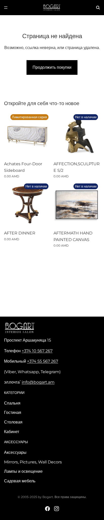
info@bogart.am (38, 382)
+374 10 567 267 (37, 350)
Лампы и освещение (23, 471)
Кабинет (11, 431)
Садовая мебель (19, 481)
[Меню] (6, 7)
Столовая (13, 422)
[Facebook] (47, 509)
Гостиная (12, 412)
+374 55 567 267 (42, 361)
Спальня (12, 403)
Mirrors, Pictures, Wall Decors (33, 462)
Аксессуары (15, 452)
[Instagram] (57, 509)
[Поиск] (97, 7)
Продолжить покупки (52, 67)
